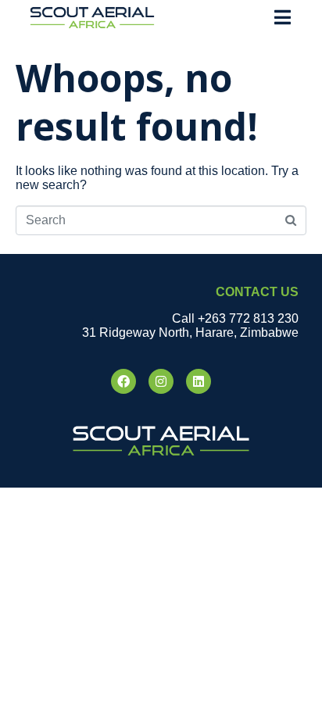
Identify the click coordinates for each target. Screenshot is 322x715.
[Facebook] (123, 381)
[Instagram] (161, 381)
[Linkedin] (198, 381)
